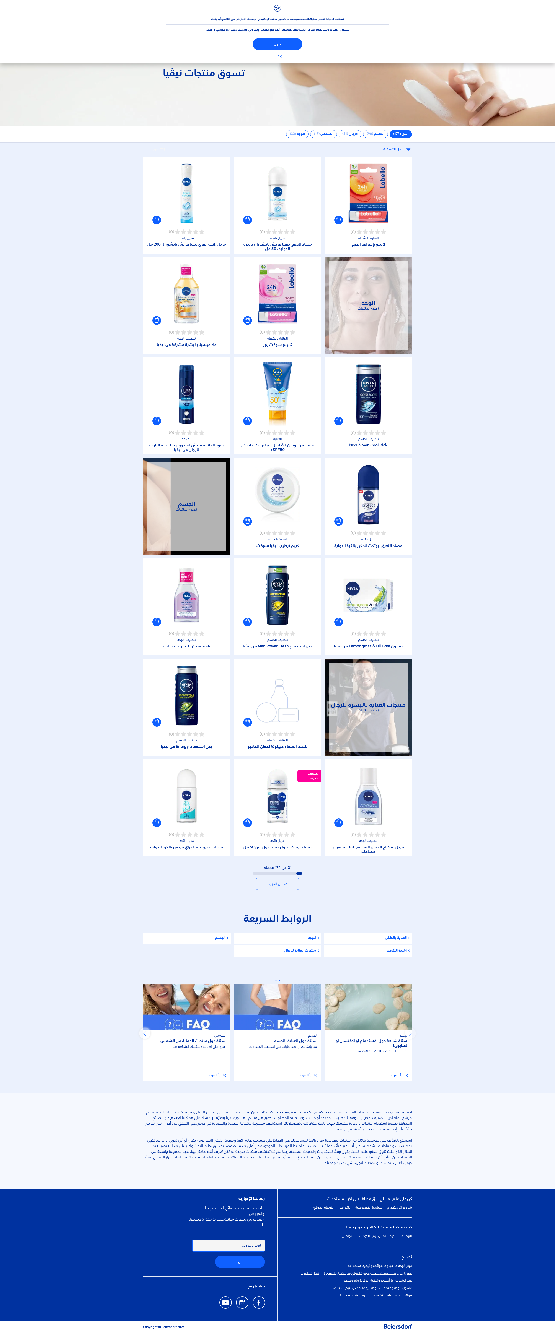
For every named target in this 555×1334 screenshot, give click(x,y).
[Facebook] (259, 1302)
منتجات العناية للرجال (300, 950)
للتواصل (344, 1207)
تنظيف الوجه (310, 1273)
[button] (338, 220)
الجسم (220, 938)
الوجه (312, 938)
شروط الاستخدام (399, 1207)
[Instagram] (242, 1302)
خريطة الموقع (323, 1207)
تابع (240, 1262)
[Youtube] (225, 1302)
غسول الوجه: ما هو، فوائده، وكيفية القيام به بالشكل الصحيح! (368, 1273)
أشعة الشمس (396, 950)
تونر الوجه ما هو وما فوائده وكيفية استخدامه (380, 1266)
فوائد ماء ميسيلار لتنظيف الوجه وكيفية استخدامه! (376, 1295)
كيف (276, 56)
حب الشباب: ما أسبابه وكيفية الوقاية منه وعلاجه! (377, 1280)
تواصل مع (256, 1286)
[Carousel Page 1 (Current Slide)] (279, 980)
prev (410, 1033)
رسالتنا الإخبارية (251, 1199)
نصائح (407, 1257)
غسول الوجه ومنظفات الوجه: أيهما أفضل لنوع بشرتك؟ (372, 1288)
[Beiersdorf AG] (398, 1327)
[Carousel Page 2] (275, 980)
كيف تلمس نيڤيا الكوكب (377, 1236)
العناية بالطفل (396, 938)
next (144, 1033)
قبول (277, 44)
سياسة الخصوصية (368, 1207)
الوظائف (406, 1236)
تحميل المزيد (278, 884)
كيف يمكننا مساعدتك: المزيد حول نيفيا (379, 1227)
